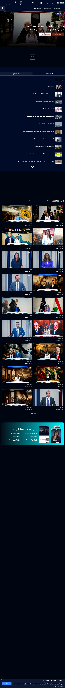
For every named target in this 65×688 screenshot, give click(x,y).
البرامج (47, 3)
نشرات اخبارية (57, 8)
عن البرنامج (16, 73)
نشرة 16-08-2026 (28, 271)
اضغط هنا (57, 686)
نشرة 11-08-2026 (59, 340)
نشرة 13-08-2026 (59, 317)
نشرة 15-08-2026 (59, 294)
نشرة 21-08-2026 (59, 225)
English (3, 4)
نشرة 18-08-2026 (28, 248)
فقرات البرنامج (48, 73)
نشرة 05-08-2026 (59, 409)
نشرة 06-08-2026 (28, 386)
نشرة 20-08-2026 (28, 225)
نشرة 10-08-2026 (28, 340)
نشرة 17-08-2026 (59, 271)
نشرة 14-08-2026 (28, 294)
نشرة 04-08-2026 (28, 409)
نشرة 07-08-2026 (59, 386)
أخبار (53, 3)
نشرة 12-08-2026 (28, 317)
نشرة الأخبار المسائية (47, 8)
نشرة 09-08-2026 (59, 363)
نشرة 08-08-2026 (28, 363)
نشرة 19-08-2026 (59, 248)
